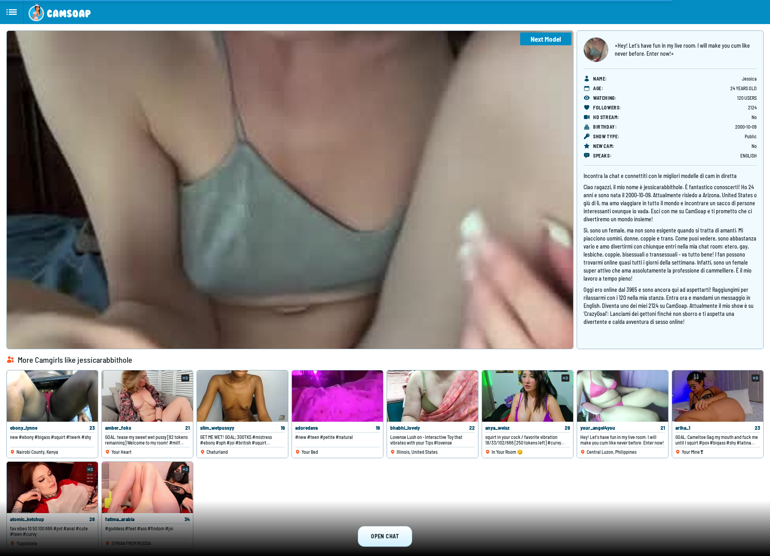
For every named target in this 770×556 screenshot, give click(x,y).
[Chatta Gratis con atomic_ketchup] (52, 487)
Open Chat (385, 536)
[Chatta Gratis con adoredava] (337, 396)
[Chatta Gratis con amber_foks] (147, 396)
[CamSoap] (59, 12)
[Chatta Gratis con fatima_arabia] (147, 487)
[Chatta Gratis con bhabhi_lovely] (432, 396)
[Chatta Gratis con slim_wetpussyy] (242, 396)
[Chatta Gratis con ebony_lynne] (52, 396)
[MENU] (12, 12)
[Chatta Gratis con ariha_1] (717, 396)
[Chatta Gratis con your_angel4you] (622, 396)
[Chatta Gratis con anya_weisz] (527, 396)
